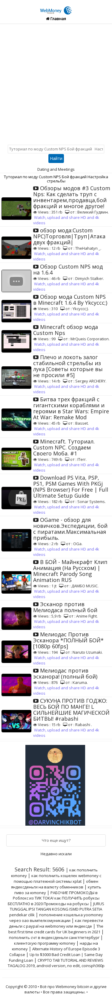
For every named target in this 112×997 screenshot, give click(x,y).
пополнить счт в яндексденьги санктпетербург (54, 937)
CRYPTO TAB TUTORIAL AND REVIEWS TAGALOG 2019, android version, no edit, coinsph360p (56, 963)
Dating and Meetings (56, 169)
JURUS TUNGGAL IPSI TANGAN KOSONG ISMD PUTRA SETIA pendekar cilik (57, 909)
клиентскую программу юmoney (44, 943)
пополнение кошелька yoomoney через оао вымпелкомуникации (56, 917)
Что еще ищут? (56, 840)
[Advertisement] (56, 83)
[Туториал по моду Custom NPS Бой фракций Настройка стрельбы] (56, 7)
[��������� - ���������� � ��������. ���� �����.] (56, 783)
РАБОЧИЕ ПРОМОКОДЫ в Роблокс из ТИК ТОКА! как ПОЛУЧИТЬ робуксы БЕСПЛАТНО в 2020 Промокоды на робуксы (53, 898)
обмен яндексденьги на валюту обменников (55, 884)
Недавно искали (56, 853)
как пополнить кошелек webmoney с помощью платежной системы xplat (57, 878)
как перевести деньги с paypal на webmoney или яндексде (56, 923)
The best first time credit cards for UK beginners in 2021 (55, 929)
